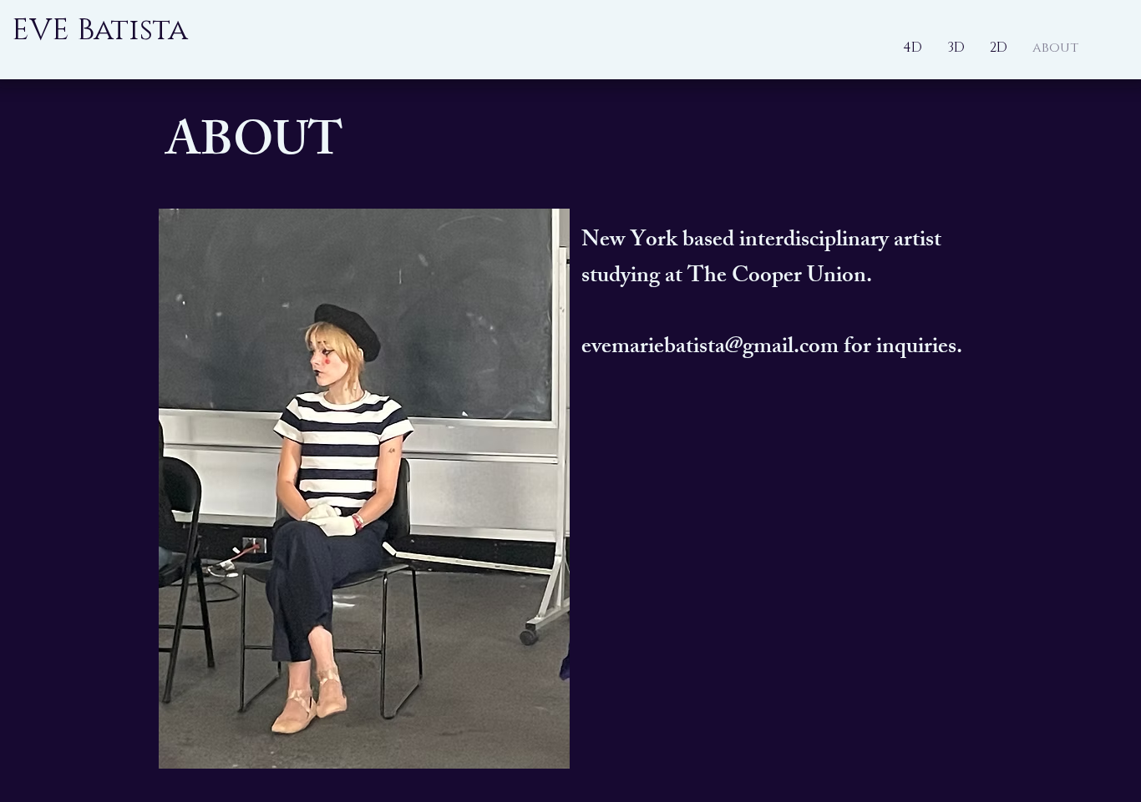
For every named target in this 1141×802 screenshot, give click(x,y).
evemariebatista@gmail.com (710, 348)
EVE (40, 30)
